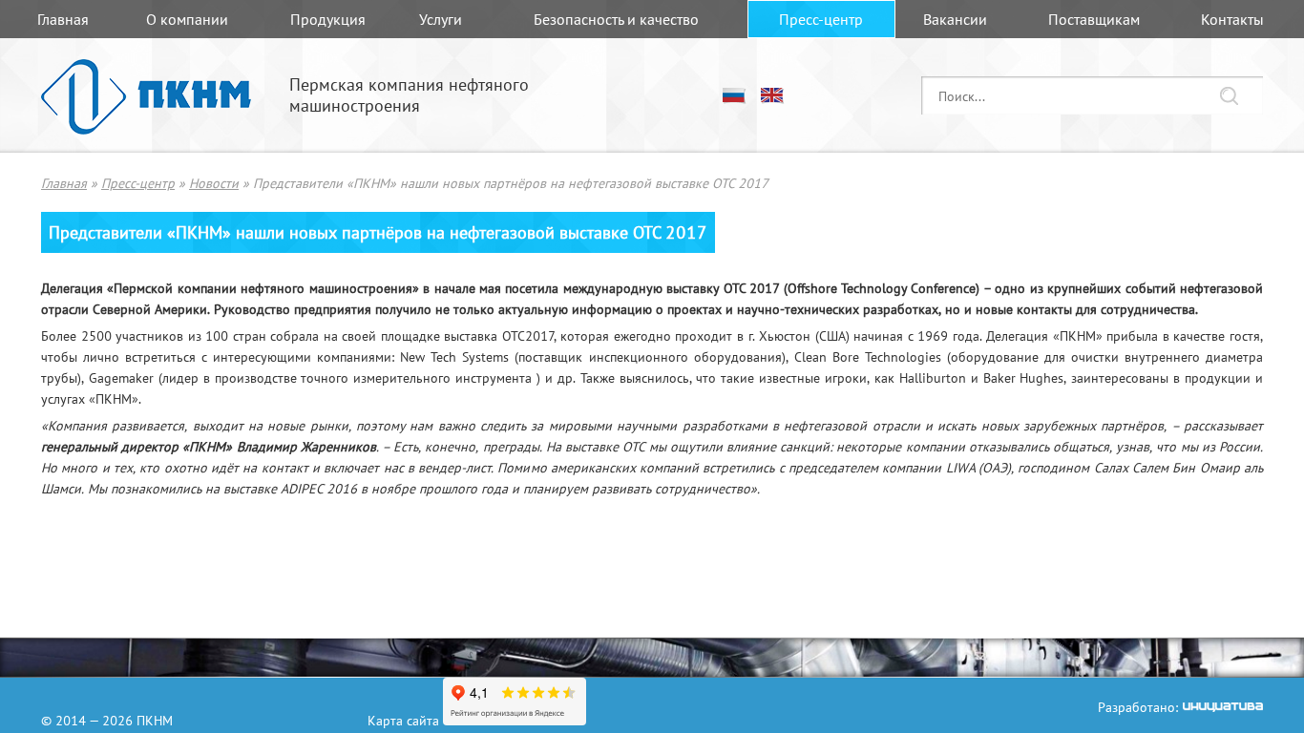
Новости (214, 182)
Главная (63, 19)
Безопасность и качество (616, 19)
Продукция (328, 19)
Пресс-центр (821, 19)
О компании (187, 19)
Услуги (440, 19)
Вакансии (955, 19)
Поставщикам (1094, 19)
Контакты (1232, 19)
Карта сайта (403, 719)
